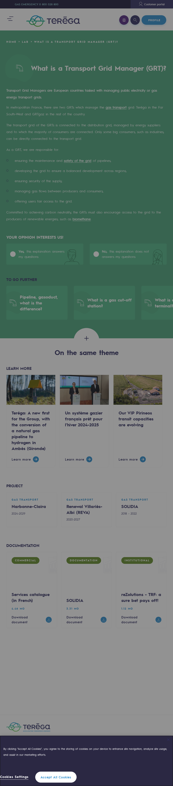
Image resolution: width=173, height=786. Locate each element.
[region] (86, 761)
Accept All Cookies (56, 777)
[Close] (168, 739)
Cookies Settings (14, 777)
